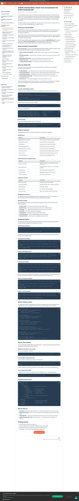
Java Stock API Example (7, 74)
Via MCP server (22, 12)
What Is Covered (68, 34)
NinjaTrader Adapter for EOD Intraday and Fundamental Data (8, 52)
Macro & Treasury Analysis (71, 45)
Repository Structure (69, 58)
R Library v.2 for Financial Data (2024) (8, 41)
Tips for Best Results (69, 50)
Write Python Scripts (70, 43)
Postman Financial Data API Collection (7, 49)
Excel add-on (66, 12)
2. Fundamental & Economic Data (7, 17)
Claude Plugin (66, 10)
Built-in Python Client (69, 48)
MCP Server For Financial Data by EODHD (8, 38)
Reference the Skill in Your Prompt (71, 52)
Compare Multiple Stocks (71, 41)
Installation (67, 29)
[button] (26, 497)
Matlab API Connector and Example (7, 61)
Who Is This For (68, 60)
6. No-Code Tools (4, 76)
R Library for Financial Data (7, 43)
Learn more (47, 0)
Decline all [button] (69, 496)
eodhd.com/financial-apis (41, 427)
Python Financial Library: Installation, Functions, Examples (7, 56)
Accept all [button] (57, 496)
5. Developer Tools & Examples (5, 26)
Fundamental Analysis (70, 39)
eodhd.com (34, 424)
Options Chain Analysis (70, 46)
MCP (21, 3)
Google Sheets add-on (68, 13)
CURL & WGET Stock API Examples (7, 64)
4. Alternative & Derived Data (7, 22)
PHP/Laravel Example (6, 72)
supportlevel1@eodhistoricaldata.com (36, 429)
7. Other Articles (4, 78)
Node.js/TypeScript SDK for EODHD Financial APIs (7, 33)
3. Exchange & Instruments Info (6, 20)
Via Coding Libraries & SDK (32, 12)
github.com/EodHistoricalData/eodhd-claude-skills (37, 426)
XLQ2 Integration (5, 59)
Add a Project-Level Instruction (72, 54)
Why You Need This (69, 27)
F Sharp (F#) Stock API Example (6, 70)
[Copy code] (59, 94)
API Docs (10, 3)
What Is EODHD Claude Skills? (71, 25)
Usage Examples (68, 36)
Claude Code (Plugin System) (72, 31)
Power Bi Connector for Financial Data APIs (7, 46)
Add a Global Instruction (70, 56)
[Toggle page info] (63, 7)
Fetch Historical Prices (70, 37)
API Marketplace (27, 3)
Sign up (75, 3)
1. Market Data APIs (5, 14)
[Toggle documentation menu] (16, 7)
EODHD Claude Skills (22, 48)
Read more (5, 496)
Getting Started (68, 61)
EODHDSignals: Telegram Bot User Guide (8, 35)
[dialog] (39, 496)
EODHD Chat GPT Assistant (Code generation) (7, 96)
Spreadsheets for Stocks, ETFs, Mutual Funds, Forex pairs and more (8, 99)
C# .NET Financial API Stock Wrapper (7, 67)
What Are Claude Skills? (69, 23)
